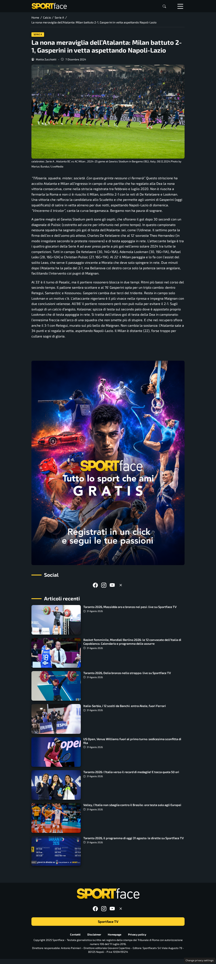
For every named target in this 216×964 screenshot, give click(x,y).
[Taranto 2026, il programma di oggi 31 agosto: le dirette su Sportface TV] (56, 851)
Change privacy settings (199, 960)
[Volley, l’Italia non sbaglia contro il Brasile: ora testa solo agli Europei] (56, 818)
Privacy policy (137, 934)
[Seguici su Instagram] (103, 585)
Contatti (75, 934)
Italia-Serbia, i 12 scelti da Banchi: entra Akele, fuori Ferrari (124, 706)
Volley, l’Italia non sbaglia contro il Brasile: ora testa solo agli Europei (132, 805)
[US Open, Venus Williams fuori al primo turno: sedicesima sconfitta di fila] (56, 752)
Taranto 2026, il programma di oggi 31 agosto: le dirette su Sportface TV (133, 838)
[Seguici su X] (120, 585)
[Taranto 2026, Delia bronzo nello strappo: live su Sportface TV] (56, 686)
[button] (164, 6)
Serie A (38, 34)
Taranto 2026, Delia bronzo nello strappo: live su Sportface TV (127, 673)
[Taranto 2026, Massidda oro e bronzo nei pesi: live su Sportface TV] (56, 620)
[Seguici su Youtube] (112, 585)
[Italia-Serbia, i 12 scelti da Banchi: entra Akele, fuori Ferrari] (56, 719)
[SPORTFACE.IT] (49, 6)
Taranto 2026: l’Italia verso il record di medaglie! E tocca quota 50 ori (131, 772)
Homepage (114, 934)
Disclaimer (94, 934)
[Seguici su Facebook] (95, 585)
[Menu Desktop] (180, 6)
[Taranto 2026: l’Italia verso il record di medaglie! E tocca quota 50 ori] (56, 785)
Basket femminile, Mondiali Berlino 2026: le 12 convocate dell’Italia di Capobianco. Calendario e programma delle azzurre (132, 641)
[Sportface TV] (108, 463)
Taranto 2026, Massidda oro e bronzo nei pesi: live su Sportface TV (130, 607)
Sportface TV (108, 921)
